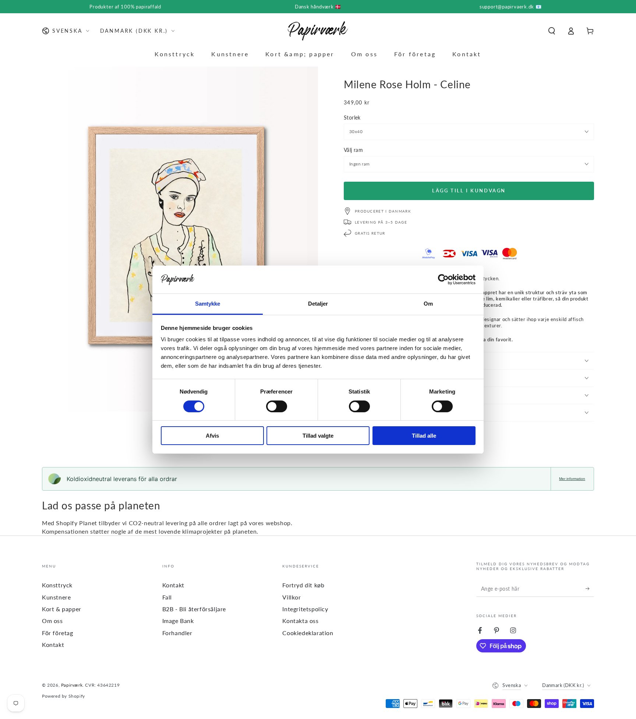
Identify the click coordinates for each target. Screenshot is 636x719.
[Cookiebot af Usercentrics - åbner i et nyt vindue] (443, 279)
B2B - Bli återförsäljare (194, 608)
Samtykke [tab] (207, 303)
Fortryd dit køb (303, 584)
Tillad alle (424, 436)
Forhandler (177, 632)
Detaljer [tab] (318, 303)
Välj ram (353, 150)
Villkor (291, 597)
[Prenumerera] (590, 588)
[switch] (276, 406)
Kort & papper (61, 608)
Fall (167, 597)
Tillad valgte (318, 436)
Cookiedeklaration (307, 632)
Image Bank (178, 620)
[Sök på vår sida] (551, 31)
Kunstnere (56, 597)
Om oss (52, 620)
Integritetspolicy (305, 608)
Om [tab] (428, 303)
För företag (57, 632)
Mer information (572, 479)
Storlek (352, 117)
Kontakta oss (300, 620)
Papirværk (71, 685)
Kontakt (53, 644)
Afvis (212, 436)
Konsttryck (57, 584)
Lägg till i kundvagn (469, 190)
